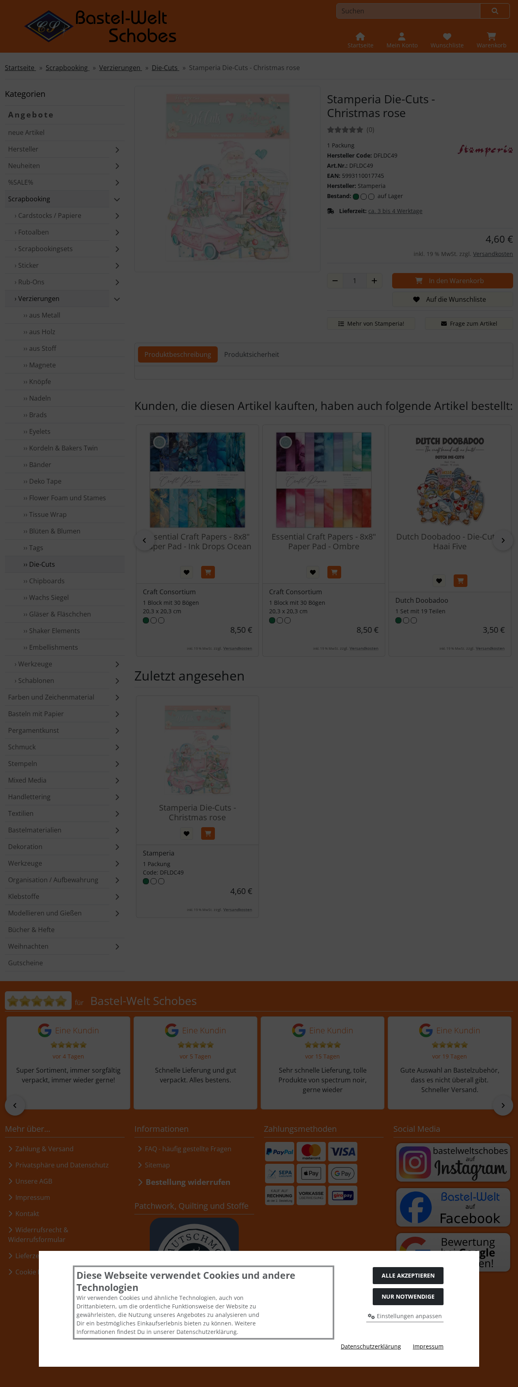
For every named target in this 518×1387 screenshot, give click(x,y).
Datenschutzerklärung (371, 1346)
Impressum (428, 1346)
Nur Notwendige (408, 1296)
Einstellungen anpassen (408, 1316)
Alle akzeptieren (408, 1275)
